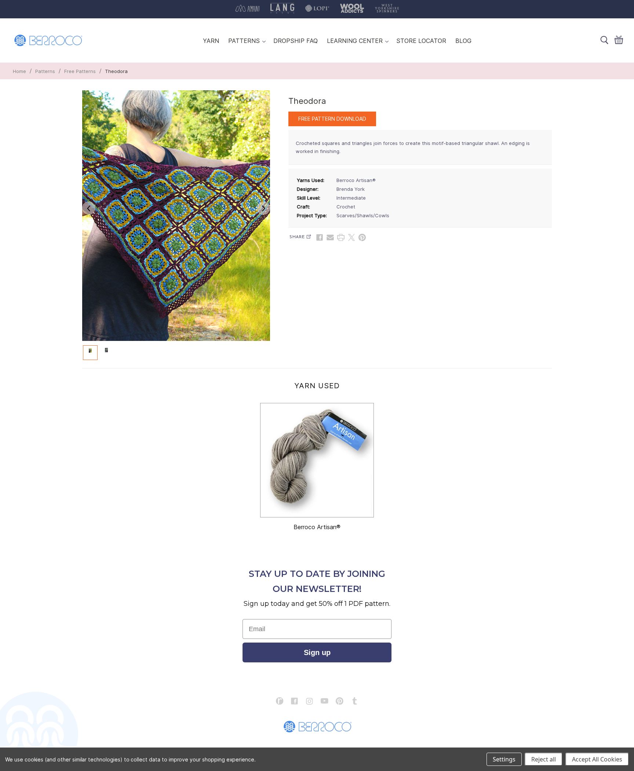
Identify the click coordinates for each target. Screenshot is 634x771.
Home (19, 71)
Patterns (45, 71)
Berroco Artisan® (317, 527)
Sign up (317, 652)
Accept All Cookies (597, 759)
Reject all (543, 759)
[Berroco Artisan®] (317, 460)
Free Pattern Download (332, 119)
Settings (504, 759)
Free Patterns (80, 71)
